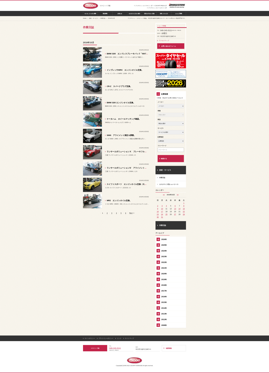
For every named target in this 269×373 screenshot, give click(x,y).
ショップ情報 (178, 13)
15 (184, 209)
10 (162, 209)
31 (162, 217)
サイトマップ (129, 338)
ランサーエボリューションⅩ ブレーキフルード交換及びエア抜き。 (136, 152)
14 (179, 209)
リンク (119, 338)
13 (175, 209)
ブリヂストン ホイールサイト (156, 8)
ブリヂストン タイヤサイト (143, 5)
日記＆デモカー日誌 (149, 13)
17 (162, 211)
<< (164, 195)
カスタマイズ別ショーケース (168, 184)
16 (158, 211)
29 (184, 214)
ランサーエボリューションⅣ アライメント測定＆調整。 (131, 168)
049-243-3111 (115, 348)
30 (158, 217)
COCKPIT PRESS (160, 5)
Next (131, 213)
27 (175, 214)
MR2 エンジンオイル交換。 (119, 200)
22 (184, 211)
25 (166, 214)
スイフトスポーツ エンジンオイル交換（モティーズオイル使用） (135, 184)
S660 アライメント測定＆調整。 (121, 135)
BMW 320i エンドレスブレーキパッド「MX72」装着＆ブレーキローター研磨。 (141, 54)
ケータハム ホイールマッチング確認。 (124, 119)
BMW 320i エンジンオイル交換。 (121, 103)
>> (178, 195)
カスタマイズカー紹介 (134, 13)
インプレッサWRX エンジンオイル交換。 (125, 70)
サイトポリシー (90, 338)
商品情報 (105, 13)
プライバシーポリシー (106, 338)
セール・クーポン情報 (90, 13)
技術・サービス (164, 13)
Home (84, 18)
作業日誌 (102, 18)
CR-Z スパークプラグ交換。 (119, 86)
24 (162, 214)
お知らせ (119, 13)
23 (158, 214)
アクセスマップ (164, 40)
